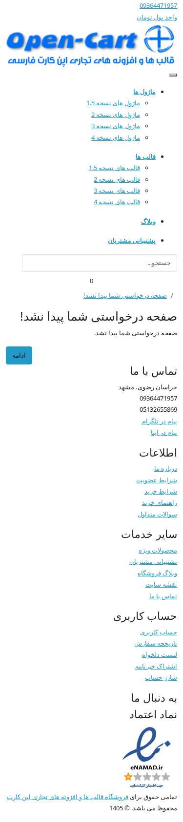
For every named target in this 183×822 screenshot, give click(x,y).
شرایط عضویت (156, 480)
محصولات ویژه (158, 550)
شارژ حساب (161, 677)
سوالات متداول (157, 514)
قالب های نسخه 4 (117, 201)
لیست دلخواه (159, 654)
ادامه (19, 355)
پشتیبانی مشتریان (153, 561)
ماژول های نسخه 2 (115, 114)
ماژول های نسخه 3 (115, 125)
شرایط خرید (160, 491)
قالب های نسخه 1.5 (114, 167)
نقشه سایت (161, 584)
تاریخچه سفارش (155, 643)
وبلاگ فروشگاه (157, 573)
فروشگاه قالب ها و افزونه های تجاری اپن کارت (67, 796)
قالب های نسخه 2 (117, 179)
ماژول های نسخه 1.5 (113, 102)
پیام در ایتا (164, 432)
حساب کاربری (158, 632)
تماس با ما (163, 596)
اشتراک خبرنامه (156, 666)
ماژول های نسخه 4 (115, 137)
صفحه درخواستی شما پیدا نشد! (125, 295)
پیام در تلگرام (159, 421)
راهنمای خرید (159, 502)
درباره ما (165, 468)
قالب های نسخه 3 (117, 190)
